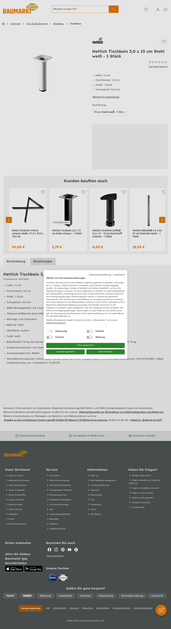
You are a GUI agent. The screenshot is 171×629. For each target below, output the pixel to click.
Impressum (119, 275)
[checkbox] (49, 331)
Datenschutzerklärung (100, 275)
